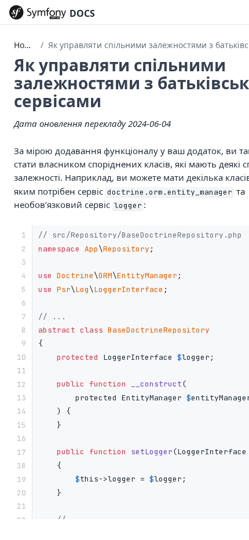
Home (25, 44)
